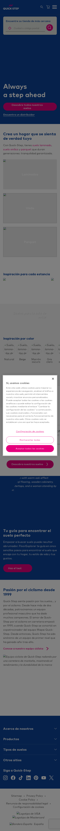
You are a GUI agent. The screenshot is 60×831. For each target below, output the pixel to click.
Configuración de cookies (30, 431)
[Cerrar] (52, 378)
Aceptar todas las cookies (30, 448)
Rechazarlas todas (30, 440)
